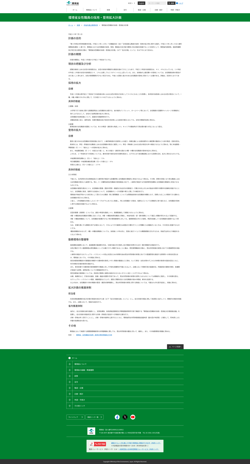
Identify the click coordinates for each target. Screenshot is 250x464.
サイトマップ (73, 417)
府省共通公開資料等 (91, 25)
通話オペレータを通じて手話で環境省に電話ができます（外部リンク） (136, 443)
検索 (172, 3)
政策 (78, 25)
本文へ (130, 3)
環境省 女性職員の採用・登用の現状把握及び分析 (94, 335)
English (141, 3)
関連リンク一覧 (93, 417)
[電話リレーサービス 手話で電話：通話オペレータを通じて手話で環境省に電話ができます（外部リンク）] (97, 444)
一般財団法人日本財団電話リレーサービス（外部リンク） (139, 449)
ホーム (75, 10)
